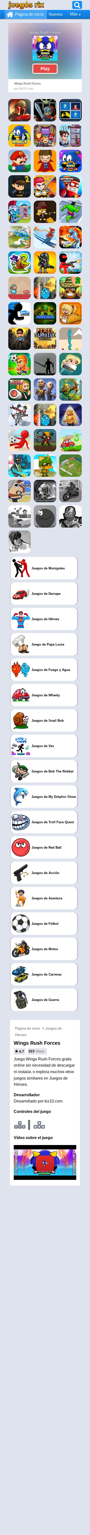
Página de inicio (29, 14)
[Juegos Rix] (26, 5)
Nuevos (55, 14)
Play (45, 68)
